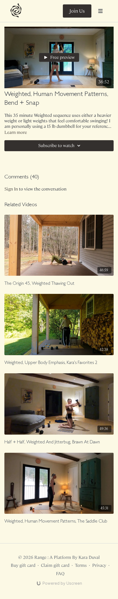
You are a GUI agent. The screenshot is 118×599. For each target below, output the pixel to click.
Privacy (99, 565)
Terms (81, 565)
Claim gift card (55, 565)
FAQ (60, 573)
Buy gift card (23, 565)
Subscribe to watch (56, 145)
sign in (11, 189)
